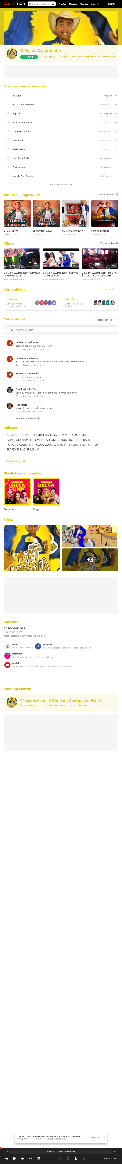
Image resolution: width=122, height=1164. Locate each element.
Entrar (111, 4)
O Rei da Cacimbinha (40, 50)
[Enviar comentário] (113, 329)
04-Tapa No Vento (22, 122)
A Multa (16, 95)
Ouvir (30, 57)
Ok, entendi (94, 1138)
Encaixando (18, 167)
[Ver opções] (116, 95)
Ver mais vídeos (107, 243)
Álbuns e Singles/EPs (22, 195)
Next (22, 1158)
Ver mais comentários (26, 418)
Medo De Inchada (22, 131)
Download (76, 1158)
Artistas (62, 4)
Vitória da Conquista (82, 56)
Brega (55, 705)
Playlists (84, 4)
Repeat (68, 1158)
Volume (30, 1158)
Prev (6, 1158)
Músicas (73, 4)
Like (38, 1158)
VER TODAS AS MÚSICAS (61, 185)
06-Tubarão (18, 149)
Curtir (18, 349)
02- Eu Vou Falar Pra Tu (24, 104)
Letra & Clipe (109, 1158)
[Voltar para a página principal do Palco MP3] (15, 4)
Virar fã (51, 57)
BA (98, 56)
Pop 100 (16, 113)
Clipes (9, 243)
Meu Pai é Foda (20, 158)
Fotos (8, 520)
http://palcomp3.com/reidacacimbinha (24, 635)
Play (14, 1158)
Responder (27, 349)
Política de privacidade (56, 1138)
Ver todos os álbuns (106, 194)
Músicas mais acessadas (25, 86)
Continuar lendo (14, 461)
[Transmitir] (92, 1158)
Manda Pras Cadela (22, 176)
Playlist (84, 1158)
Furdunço (17, 140)
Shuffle (60, 1158)
